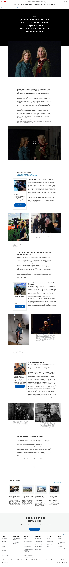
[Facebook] (57, 562)
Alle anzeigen (56, 482)
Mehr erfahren (20, 306)
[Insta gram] (59, 562)
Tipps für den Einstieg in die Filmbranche (25, 174)
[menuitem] (21, 38)
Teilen (34, 467)
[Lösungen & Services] (40, 4)
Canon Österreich (5, 562)
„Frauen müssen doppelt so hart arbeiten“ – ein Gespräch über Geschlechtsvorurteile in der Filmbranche (34, 25)
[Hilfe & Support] (46, 4)
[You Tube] (66, 562)
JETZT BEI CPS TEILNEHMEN (19, 205)
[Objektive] (24, 4)
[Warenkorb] (66, 2)
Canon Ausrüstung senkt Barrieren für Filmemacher (27, 175)
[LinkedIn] (62, 562)
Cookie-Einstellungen (62, 559)
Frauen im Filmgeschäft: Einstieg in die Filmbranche (27, 498)
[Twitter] (64, 562)
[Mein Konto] (64, 1)
